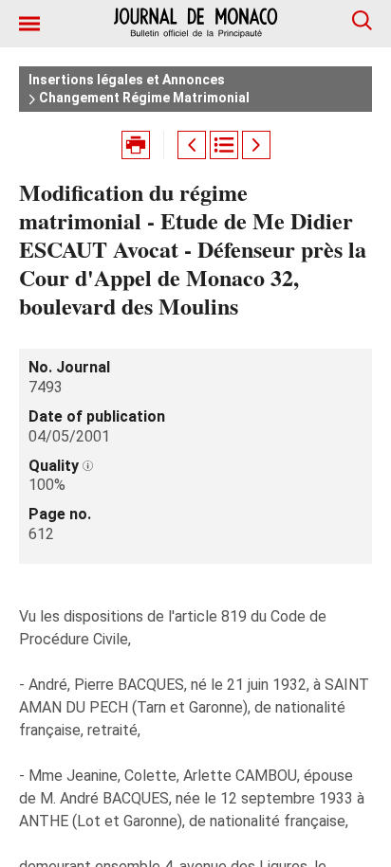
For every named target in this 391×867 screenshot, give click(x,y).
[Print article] (135, 145)
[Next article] (256, 145)
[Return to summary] (224, 145)
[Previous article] (191, 145)
